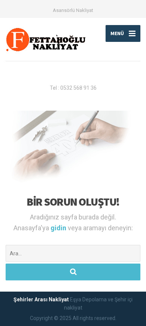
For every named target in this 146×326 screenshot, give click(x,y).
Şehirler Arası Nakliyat (41, 299)
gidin (59, 228)
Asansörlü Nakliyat (73, 10)
